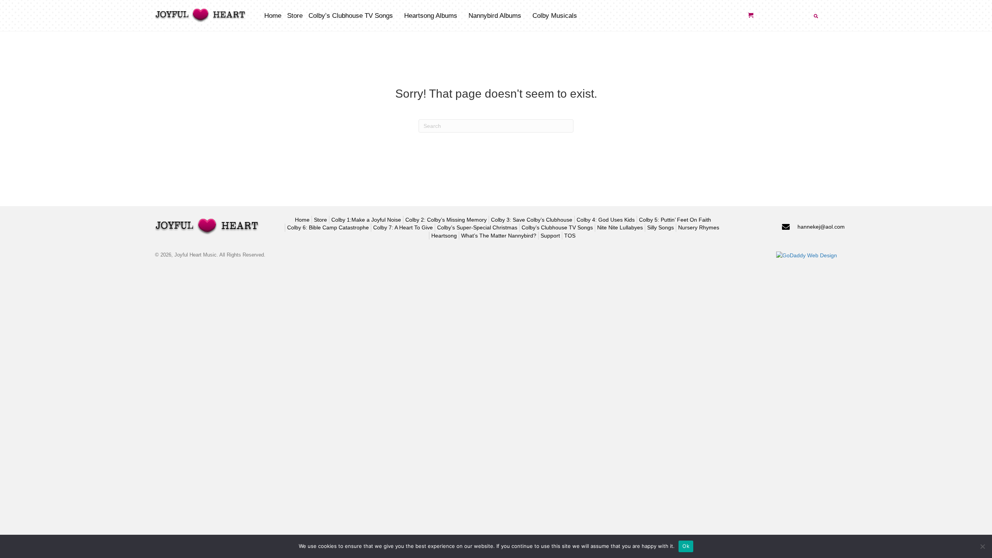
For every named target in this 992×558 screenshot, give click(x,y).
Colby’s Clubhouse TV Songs (557, 227)
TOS (569, 235)
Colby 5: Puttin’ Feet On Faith (675, 220)
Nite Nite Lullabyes (620, 227)
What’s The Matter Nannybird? (498, 235)
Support (550, 235)
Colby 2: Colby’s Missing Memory (446, 220)
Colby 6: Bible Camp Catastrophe (328, 227)
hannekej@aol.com (821, 227)
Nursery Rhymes (698, 227)
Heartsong (444, 235)
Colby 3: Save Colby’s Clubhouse (531, 220)
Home (302, 220)
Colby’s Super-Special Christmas (477, 227)
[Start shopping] (751, 15)
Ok (685, 546)
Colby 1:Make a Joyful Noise (366, 220)
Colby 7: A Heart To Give (403, 227)
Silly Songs (660, 227)
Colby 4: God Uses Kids (606, 220)
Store (320, 220)
